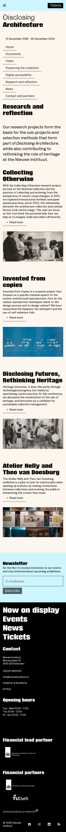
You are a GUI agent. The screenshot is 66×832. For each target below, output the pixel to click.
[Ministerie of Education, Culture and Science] (20, 752)
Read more (14, 222)
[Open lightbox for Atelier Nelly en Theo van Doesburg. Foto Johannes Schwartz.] (33, 522)
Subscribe (12, 591)
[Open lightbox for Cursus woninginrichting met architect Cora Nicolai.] (33, 246)
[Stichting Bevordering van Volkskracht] (20, 811)
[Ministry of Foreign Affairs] (20, 785)
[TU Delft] (20, 798)
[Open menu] (4, 6)
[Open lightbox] (33, 342)
